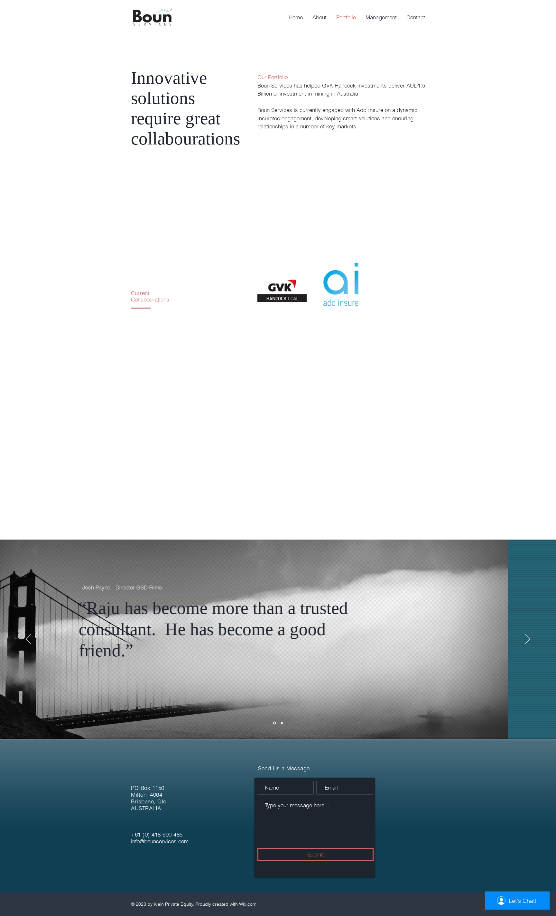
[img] (282, 284)
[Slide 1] (274, 723)
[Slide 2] (282, 723)
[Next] (527, 639)
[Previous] (28, 639)
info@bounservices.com (160, 841)
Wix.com (247, 904)
